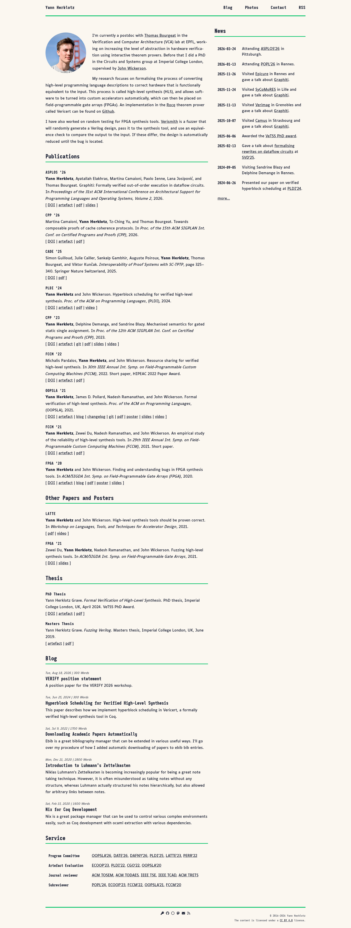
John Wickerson (132, 68)
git (78, 344)
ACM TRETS (188, 875)
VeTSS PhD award (280, 136)
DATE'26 (121, 856)
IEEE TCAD (167, 875)
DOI (51, 205)
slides (90, 205)
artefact (65, 205)
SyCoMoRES (265, 90)
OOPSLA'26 (101, 856)
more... (224, 198)
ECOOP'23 (100, 865)
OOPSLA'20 (151, 865)
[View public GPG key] (162, 914)
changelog (96, 417)
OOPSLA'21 (154, 885)
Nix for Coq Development (71, 809)
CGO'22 (133, 865)
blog (80, 417)
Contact (278, 7)
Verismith (169, 122)
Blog (227, 7)
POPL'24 (99, 885)
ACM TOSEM (102, 875)
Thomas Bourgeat (160, 36)
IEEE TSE (148, 875)
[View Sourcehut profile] (173, 914)
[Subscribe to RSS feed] (189, 914)
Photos (251, 7)
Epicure (261, 74)
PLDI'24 (294, 189)
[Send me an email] (183, 914)
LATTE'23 (173, 856)
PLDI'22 (118, 865)
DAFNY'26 (138, 856)
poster (132, 417)
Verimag (262, 105)
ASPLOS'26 (270, 49)
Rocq (171, 105)
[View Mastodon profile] (178, 914)
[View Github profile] (168, 914)
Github (108, 112)
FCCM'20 (173, 885)
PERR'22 (190, 856)
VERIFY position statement (73, 678)
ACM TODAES (127, 875)
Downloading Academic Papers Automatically (91, 734)
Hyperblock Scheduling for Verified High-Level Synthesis (107, 703)
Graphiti (281, 80)
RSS (302, 7)
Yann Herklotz (60, 7)
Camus (261, 121)
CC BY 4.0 (286, 920)
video (90, 308)
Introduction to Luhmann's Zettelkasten (88, 765)
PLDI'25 (157, 856)
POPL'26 (268, 64)
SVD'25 (248, 158)
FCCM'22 (135, 885)
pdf (79, 205)
